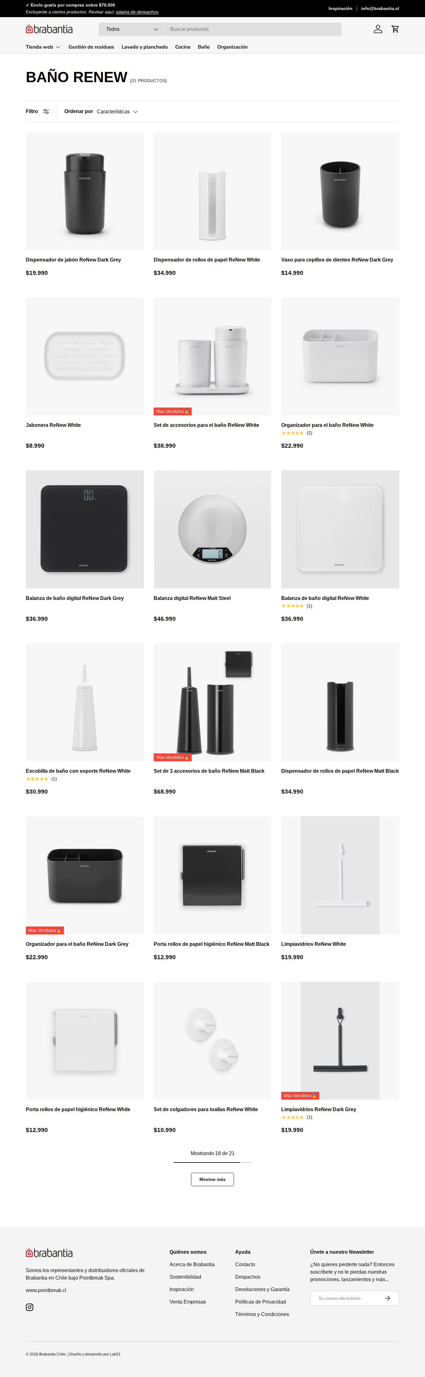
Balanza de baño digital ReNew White (325, 598)
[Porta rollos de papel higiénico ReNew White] (85, 1041)
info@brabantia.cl (380, 8)
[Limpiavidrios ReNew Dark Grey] (340, 1041)
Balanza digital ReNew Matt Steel (192, 598)
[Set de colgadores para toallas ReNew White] (213, 1041)
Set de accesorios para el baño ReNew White (206, 425)
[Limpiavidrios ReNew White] (340, 875)
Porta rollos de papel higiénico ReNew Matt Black (211, 944)
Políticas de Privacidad (260, 1301)
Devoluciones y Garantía (262, 1289)
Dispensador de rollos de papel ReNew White (207, 259)
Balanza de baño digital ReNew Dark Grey (75, 598)
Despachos (247, 1277)
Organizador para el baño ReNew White (327, 425)
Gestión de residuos (91, 47)
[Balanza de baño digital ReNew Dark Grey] (85, 529)
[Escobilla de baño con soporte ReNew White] (85, 702)
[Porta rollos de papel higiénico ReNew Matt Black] (213, 875)
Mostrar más (212, 1179)
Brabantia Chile (52, 1354)
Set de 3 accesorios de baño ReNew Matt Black (209, 771)
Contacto (245, 1264)
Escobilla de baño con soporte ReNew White (78, 771)
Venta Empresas (188, 1301)
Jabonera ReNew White (53, 425)
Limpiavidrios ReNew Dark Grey (318, 1109)
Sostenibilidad (185, 1277)
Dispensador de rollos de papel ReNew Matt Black (340, 771)
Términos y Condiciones (262, 1314)
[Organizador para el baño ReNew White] (340, 357)
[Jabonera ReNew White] (85, 357)
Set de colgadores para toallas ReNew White (206, 1109)
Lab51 (115, 1354)
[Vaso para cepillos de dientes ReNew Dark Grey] (340, 191)
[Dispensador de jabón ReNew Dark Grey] (85, 191)
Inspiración (341, 8)
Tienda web (39, 47)
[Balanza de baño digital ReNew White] (340, 529)
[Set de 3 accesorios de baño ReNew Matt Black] (213, 702)
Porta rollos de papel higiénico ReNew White (78, 1109)
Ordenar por (78, 111)
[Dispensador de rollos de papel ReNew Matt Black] (340, 702)
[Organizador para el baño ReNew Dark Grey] (85, 875)
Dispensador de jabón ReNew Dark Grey (73, 259)
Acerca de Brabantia (192, 1264)
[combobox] (220, 29)
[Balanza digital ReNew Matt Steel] (213, 529)
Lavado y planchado (145, 47)
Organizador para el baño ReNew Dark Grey (77, 944)
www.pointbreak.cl (46, 1290)
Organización (232, 47)
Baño (204, 47)
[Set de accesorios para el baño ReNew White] (213, 357)
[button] (395, 29)
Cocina (182, 47)
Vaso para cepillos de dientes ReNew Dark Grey (337, 259)
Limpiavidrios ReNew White (313, 944)
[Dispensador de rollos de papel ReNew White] (213, 191)
